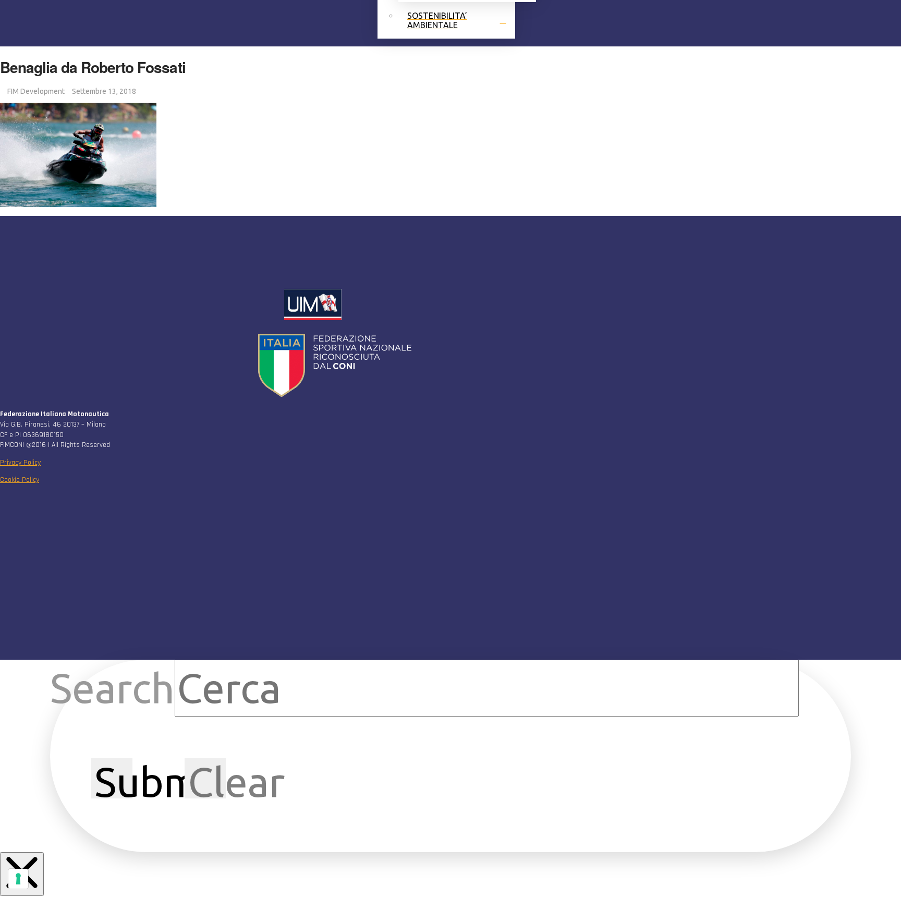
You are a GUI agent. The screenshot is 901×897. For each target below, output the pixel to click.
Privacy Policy (20, 462)
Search (112, 688)
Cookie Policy (19, 479)
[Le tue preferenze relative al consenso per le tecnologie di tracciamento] (18, 879)
